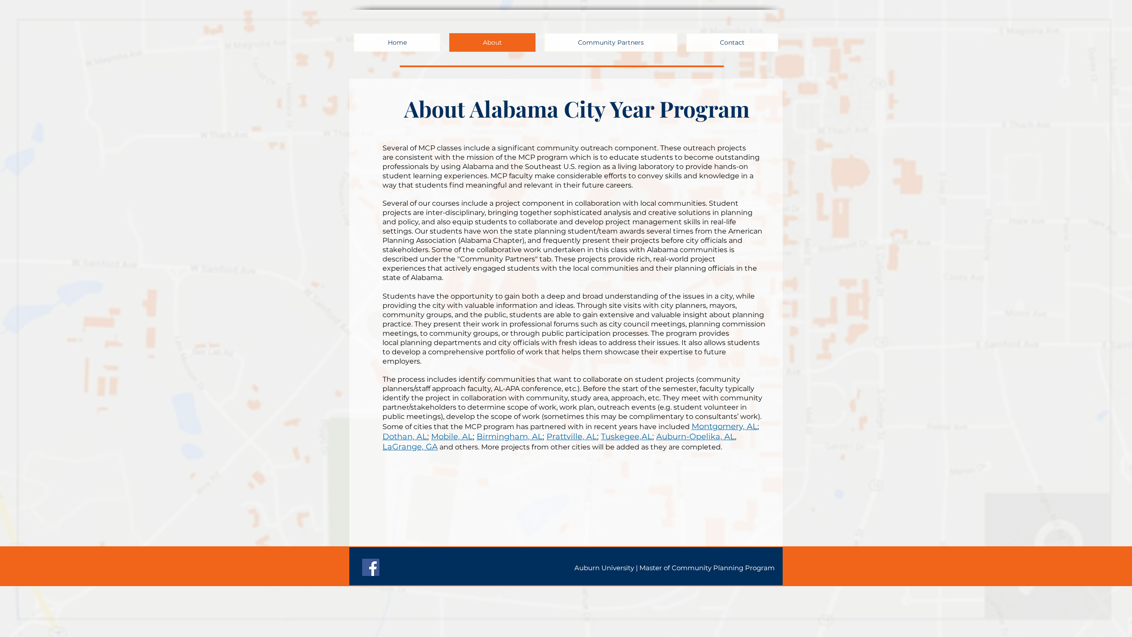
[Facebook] (370, 567)
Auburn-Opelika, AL (695, 436)
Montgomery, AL (724, 426)
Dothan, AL (404, 436)
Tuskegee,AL (626, 436)
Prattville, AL (572, 436)
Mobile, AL (452, 436)
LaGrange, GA (410, 447)
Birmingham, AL (510, 436)
